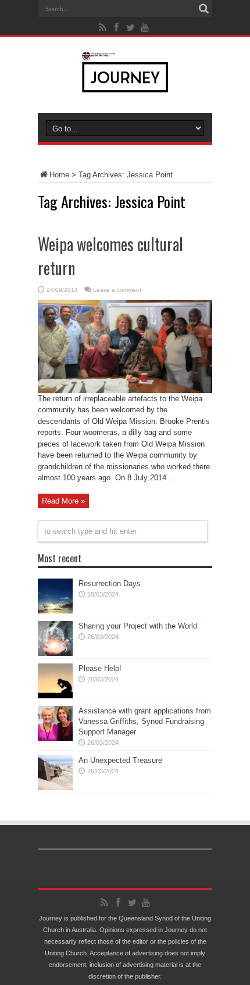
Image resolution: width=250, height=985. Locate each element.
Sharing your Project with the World (137, 626)
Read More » (63, 501)
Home (59, 174)
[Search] (203, 8)
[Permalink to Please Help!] (55, 695)
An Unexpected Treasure (120, 760)
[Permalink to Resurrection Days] (55, 610)
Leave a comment (117, 290)
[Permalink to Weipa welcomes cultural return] (125, 390)
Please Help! (100, 668)
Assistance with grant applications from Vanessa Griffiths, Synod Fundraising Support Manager (144, 721)
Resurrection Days (109, 583)
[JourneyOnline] (125, 84)
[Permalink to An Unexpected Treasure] (55, 787)
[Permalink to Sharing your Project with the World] (55, 653)
